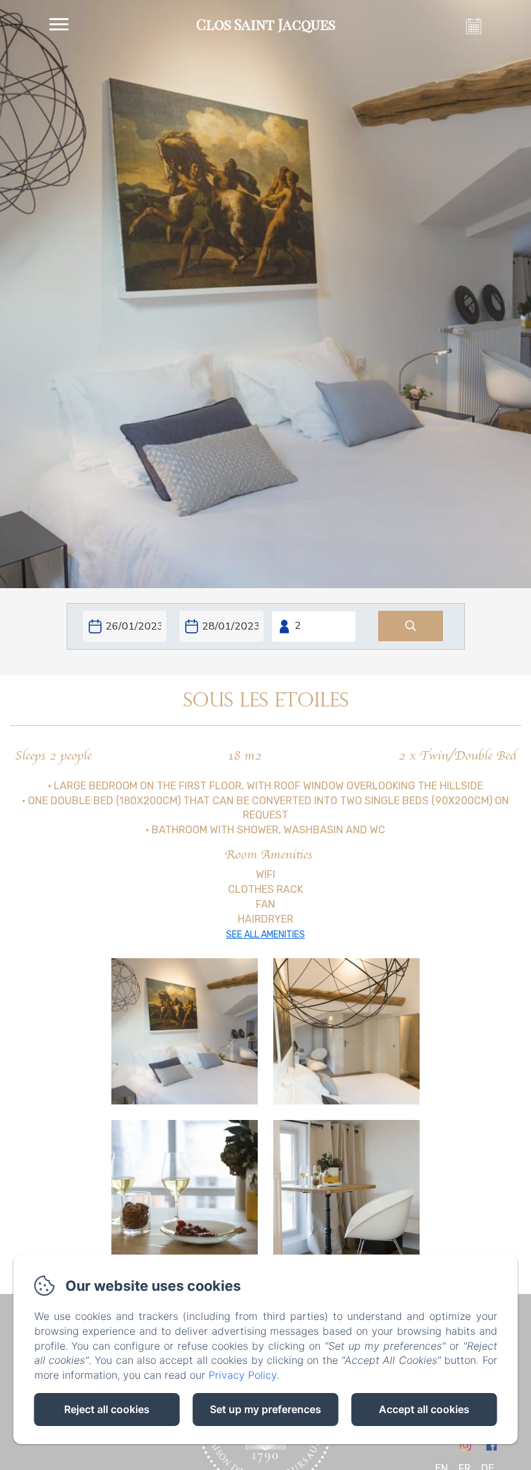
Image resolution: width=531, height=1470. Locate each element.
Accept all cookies (424, 1409)
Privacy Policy (243, 1374)
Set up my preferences (265, 1409)
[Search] (410, 626)
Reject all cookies (107, 1409)
